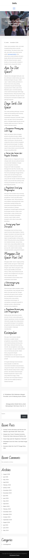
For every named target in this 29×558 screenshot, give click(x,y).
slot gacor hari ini (12, 54)
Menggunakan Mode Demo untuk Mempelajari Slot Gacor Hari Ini (16, 405)
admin (7, 42)
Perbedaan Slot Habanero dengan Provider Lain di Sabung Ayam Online (14, 395)
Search (3, 413)
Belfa (14, 3)
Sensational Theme (14, 555)
